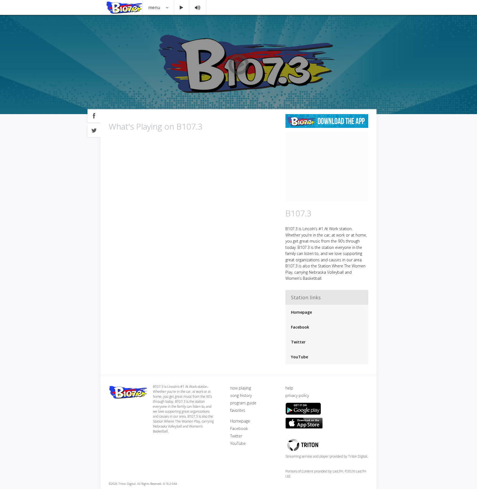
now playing (240, 388)
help (289, 388)
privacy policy (297, 395)
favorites (237, 410)
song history (241, 395)
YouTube (299, 356)
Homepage (301, 312)
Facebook (300, 327)
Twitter (298, 342)
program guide (243, 402)
